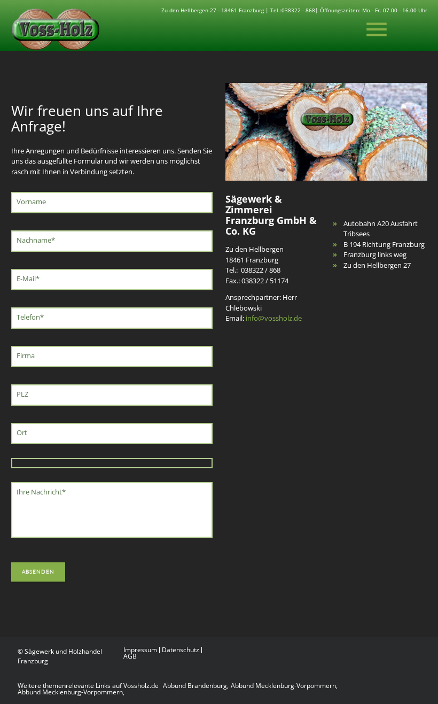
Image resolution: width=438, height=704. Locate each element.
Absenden (38, 571)
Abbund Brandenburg (195, 686)
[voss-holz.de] (55, 29)
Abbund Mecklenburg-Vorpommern (283, 686)
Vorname (31, 201)
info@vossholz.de (274, 318)
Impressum (140, 650)
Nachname (35, 240)
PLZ (22, 394)
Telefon (32, 317)
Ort (22, 432)
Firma (26, 355)
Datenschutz (180, 650)
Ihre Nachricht (41, 492)
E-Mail (30, 278)
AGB (130, 656)
